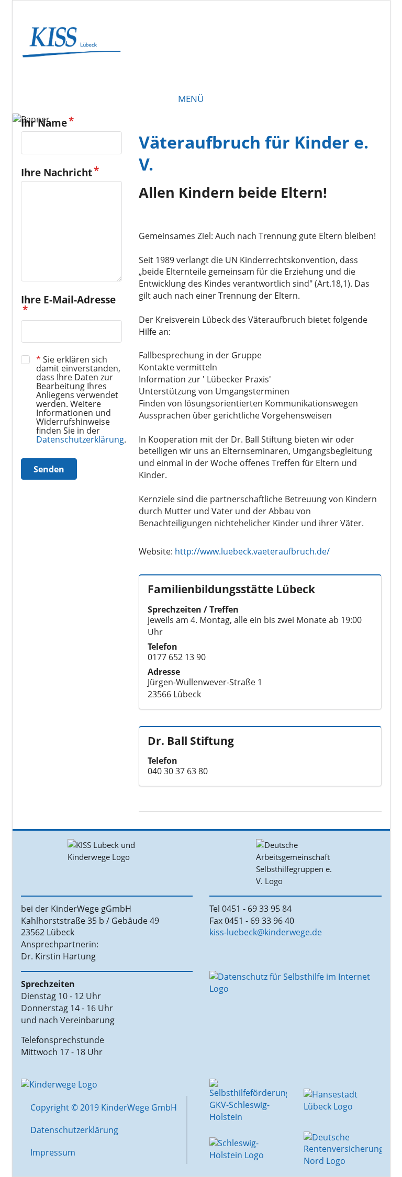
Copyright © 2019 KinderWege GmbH (103, 1107)
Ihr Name (44, 123)
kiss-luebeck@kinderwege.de (265, 932)
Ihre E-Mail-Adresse (68, 300)
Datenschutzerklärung (80, 439)
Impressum (52, 1152)
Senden (49, 469)
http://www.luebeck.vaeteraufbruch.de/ (252, 551)
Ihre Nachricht (56, 173)
